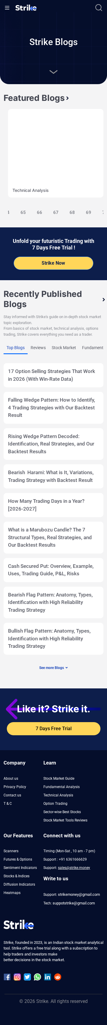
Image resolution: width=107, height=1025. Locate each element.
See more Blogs (51, 668)
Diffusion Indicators (19, 884)
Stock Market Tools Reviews (65, 820)
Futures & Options (18, 859)
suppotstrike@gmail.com (74, 903)
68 (72, 212)
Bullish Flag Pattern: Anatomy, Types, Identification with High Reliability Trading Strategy (49, 638)
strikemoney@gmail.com (79, 894)
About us (11, 778)
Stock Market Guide (58, 778)
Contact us (12, 795)
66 (39, 212)
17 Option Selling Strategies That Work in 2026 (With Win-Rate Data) (51, 375)
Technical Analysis (30, 190)
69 (88, 212)
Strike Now (53, 263)
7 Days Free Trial (54, 728)
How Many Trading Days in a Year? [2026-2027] (46, 505)
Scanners (11, 851)
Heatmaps (12, 893)
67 (56, 212)
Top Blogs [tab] (16, 347)
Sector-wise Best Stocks (62, 812)
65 (23, 212)
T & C (8, 803)
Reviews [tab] (38, 347)
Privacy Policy (15, 787)
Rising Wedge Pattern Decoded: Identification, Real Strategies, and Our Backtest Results (51, 443)
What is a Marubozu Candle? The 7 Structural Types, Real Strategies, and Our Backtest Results (50, 537)
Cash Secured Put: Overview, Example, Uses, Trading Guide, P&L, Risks (51, 570)
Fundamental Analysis (61, 787)
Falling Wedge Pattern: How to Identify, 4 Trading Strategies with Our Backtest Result (51, 407)
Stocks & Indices (16, 876)
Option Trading (55, 803)
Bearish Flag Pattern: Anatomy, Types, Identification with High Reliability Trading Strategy (50, 602)
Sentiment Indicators (20, 868)
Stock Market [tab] (64, 347)
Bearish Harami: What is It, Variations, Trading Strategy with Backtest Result (51, 476)
